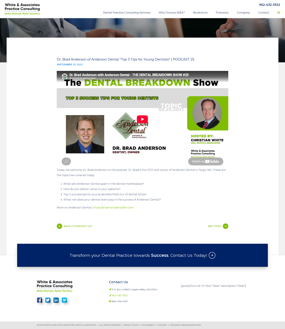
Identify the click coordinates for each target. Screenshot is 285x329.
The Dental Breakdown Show (184, 325)
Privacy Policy (130, 325)
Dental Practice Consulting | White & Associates (22, 9)
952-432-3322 (269, 5)
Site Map (162, 325)
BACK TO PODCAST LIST (78, 226)
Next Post (214, 226)
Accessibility (147, 325)
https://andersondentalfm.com (113, 207)
